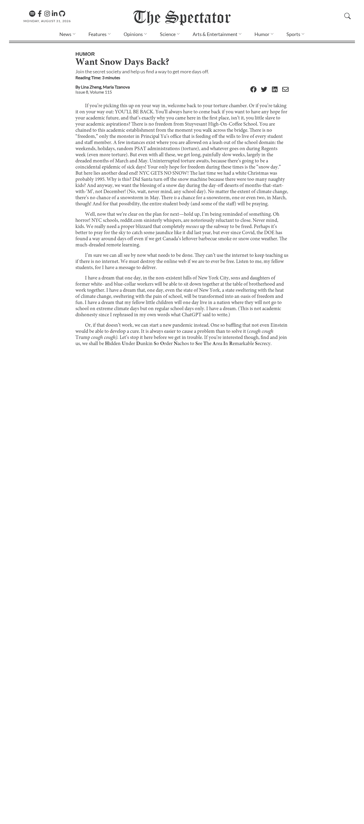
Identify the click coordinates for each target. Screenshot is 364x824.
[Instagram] (47, 13)
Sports (293, 34)
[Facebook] (40, 13)
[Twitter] (264, 89)
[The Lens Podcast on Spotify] (32, 13)
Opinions (133, 34)
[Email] (285, 89)
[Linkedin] (54, 13)
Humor (261, 34)
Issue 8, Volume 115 (93, 91)
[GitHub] (62, 13)
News (65, 34)
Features (97, 34)
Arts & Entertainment (215, 34)
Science (168, 34)
